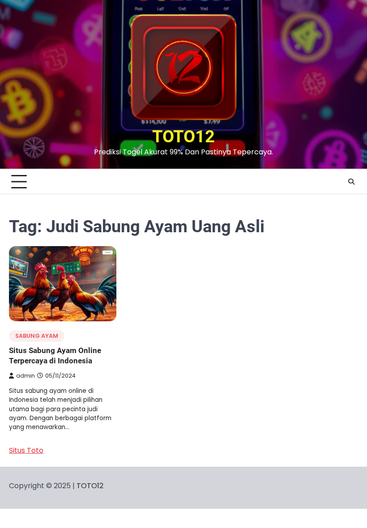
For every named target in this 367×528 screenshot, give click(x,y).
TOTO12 (183, 136)
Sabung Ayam (36, 336)
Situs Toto (26, 450)
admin (25, 375)
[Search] (351, 181)
